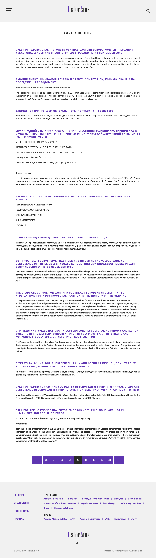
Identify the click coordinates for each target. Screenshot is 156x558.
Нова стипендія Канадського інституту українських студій (62, 237)
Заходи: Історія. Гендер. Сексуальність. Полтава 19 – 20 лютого (65, 110)
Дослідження (135, 498)
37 (54, 460)
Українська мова (89, 503)
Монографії (120, 519)
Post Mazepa (109, 503)
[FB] (77, 543)
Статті (134, 519)
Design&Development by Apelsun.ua (123, 550)
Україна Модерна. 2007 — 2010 (59, 519)
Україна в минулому (90, 519)
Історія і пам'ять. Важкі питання (60, 503)
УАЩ (107, 519)
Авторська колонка (53, 498)
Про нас (19, 518)
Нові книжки (22, 510)
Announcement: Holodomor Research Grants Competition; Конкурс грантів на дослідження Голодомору (75, 81)
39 (70, 460)
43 (102, 460)
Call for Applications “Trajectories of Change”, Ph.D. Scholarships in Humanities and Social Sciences (70, 412)
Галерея (19, 495)
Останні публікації (63, 508)
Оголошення (22, 502)
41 (86, 460)
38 (62, 460)
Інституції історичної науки (95, 498)
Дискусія (118, 498)
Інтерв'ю (72, 498)
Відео (46, 508)
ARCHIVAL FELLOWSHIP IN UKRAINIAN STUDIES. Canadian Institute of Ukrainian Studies (73, 198)
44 (109, 460)
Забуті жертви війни (131, 503)
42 (94, 460)
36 (46, 460)
